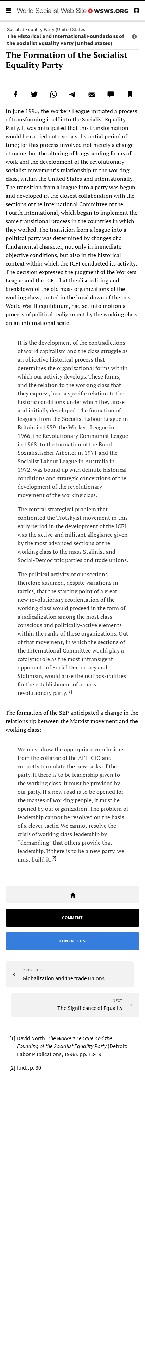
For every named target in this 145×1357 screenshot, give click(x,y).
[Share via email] (91, 94)
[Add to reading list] (129, 94)
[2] (53, 858)
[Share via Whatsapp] (53, 94)
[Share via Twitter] (34, 94)
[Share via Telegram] (72, 94)
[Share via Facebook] (15, 94)
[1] (69, 691)
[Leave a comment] (110, 94)
